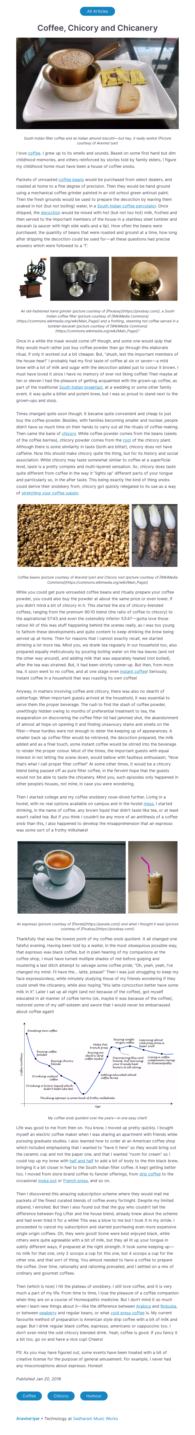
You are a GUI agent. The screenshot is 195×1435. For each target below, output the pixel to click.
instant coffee (133, 671)
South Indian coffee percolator (126, 205)
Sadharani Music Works (95, 1418)
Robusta (168, 1306)
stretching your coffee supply (50, 492)
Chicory (61, 1395)
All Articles (97, 11)
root (127, 440)
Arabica (143, 1306)
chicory (69, 433)
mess (149, 803)
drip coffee (150, 1173)
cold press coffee (127, 1312)
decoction (50, 212)
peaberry (48, 1312)
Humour (94, 1395)
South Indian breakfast (81, 387)
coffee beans (71, 179)
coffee (34, 153)
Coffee (29, 1395)
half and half (81, 1160)
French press (75, 1180)
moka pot (47, 1180)
